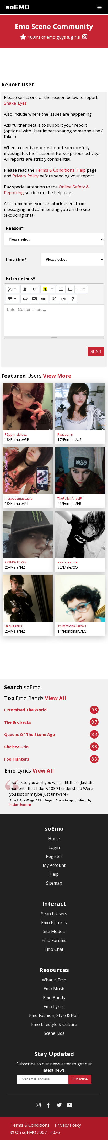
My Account (54, 865)
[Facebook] (49, 1106)
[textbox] (54, 320)
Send (95, 352)
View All (55, 698)
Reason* (15, 228)
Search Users (54, 914)
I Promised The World (25, 709)
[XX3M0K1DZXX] (28, 534)
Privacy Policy (25, 176)
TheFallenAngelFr (70, 498)
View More (57, 375)
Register (54, 856)
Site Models (54, 931)
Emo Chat (54, 949)
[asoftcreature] (80, 534)
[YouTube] (70, 1106)
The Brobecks (17, 722)
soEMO (17, 7)
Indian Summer (20, 804)
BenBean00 (13, 626)
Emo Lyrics (54, 1006)
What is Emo (54, 980)
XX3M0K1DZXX (15, 562)
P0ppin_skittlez (16, 434)
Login (54, 847)
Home (54, 838)
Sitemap (54, 883)
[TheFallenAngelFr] (80, 470)
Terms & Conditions (54, 170)
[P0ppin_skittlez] (28, 406)
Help (81, 170)
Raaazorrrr (65, 434)
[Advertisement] (54, 65)
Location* (16, 259)
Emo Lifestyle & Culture (54, 1024)
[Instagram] (84, 37)
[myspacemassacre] (28, 470)
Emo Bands (54, 998)
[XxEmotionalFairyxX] (80, 598)
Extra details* (20, 278)
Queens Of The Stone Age (29, 734)
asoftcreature (67, 562)
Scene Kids (54, 1033)
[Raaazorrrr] (80, 406)
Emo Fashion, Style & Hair (54, 1015)
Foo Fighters (16, 759)
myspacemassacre (19, 498)
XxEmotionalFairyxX (71, 626)
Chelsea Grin (16, 746)
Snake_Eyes (15, 103)
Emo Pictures (54, 922)
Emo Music (54, 989)
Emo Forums (54, 940)
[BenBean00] (28, 598)
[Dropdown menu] (99, 7)
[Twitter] (59, 1106)
